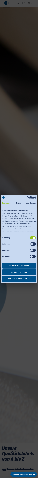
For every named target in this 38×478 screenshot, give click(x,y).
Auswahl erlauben (19, 272)
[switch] (33, 244)
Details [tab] (18, 203)
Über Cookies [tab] (31, 203)
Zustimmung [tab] (6, 203)
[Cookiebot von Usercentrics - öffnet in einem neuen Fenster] (27, 197)
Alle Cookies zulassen (19, 265)
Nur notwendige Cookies (19, 279)
